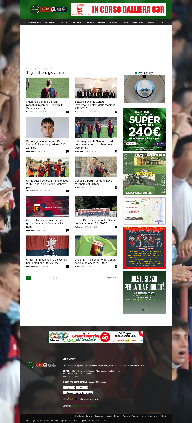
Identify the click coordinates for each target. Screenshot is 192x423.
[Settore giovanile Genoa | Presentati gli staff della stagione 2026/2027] (96, 88)
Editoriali (49, 22)
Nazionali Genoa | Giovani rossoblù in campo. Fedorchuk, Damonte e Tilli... (44, 105)
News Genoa (33, 22)
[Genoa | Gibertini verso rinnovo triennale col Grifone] (96, 167)
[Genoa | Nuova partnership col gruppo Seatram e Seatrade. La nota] (47, 206)
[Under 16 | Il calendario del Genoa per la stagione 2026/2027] (47, 245)
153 (50, 278)
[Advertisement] (96, 45)
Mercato (91, 22)
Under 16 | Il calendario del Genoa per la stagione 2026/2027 (46, 261)
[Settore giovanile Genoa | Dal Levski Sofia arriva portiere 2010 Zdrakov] (47, 127)
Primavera (62, 22)
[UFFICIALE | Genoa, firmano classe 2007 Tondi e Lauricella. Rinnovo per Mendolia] (47, 167)
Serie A (125, 22)
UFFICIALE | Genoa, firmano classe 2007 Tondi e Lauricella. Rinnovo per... (47, 184)
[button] (162, 22)
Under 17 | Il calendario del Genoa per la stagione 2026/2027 (95, 261)
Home (28, 68)
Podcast (150, 22)
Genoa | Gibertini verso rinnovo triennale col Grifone (93, 182)
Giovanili (76, 22)
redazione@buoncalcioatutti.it (84, 406)
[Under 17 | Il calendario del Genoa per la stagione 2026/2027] (96, 245)
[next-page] (57, 278)
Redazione (30, 112)
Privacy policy (69, 387)
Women (113, 22)
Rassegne (102, 22)
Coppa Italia (137, 22)
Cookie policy (82, 387)
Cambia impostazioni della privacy (77, 393)
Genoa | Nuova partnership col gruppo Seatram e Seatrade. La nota (44, 223)
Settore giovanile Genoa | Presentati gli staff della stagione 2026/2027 (95, 105)
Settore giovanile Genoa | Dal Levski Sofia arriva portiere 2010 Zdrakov (46, 144)
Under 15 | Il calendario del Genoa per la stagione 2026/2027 (95, 222)
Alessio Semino (80, 112)
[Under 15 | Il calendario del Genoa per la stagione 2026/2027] (96, 206)
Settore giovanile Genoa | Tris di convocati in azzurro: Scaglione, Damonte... (94, 144)
